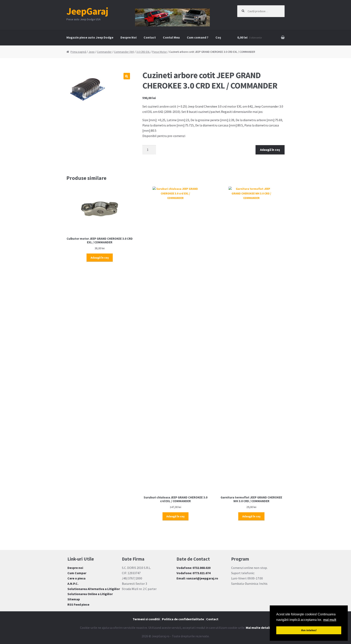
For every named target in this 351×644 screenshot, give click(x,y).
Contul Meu (171, 37)
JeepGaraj (87, 11)
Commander (104, 52)
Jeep (91, 52)
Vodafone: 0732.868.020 (193, 568)
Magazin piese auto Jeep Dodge (89, 37)
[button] (127, 76)
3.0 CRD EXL (143, 52)
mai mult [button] (329, 619)
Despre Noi (128, 37)
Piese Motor (159, 52)
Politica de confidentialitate (183, 619)
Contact (150, 37)
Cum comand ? (197, 37)
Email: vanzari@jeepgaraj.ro (197, 578)
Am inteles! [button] (309, 630)
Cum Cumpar (76, 573)
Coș (218, 37)
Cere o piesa (76, 578)
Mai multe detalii (258, 628)
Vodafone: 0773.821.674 (193, 573)
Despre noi (75, 568)
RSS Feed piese (78, 604)
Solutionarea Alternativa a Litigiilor (93, 589)
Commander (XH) (124, 52)
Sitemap (73, 599)
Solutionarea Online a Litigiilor (90, 594)
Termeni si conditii (146, 619)
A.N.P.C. (72, 583)
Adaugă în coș (270, 150)
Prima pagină (78, 52)
